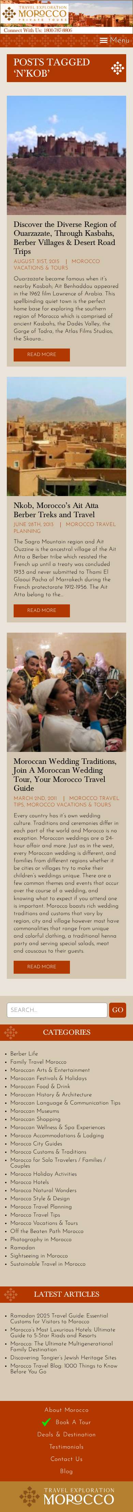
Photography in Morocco (41, 1240)
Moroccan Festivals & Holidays (48, 1078)
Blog (66, 1472)
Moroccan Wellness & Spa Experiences (57, 1127)
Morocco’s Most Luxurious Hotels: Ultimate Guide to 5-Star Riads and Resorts (62, 1333)
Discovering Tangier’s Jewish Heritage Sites (63, 1358)
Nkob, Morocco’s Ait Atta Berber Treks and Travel (56, 510)
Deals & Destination (66, 1435)
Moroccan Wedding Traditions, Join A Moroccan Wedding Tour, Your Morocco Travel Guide (65, 775)
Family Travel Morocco (38, 1062)
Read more (41, 354)
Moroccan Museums (34, 1111)
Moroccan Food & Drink (40, 1087)
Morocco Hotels (29, 1182)
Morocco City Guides (36, 1144)
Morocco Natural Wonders (43, 1190)
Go (117, 1010)
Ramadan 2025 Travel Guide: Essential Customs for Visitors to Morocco (59, 1319)
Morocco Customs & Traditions (48, 1152)
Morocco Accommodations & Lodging (57, 1136)
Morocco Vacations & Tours (69, 805)
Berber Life (24, 1054)
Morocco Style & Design (40, 1199)
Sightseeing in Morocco (39, 1256)
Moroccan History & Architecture (51, 1095)
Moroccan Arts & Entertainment (50, 1070)
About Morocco (66, 1410)
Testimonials (66, 1447)
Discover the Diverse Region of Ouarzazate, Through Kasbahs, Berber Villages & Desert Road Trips (65, 238)
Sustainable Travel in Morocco (48, 1264)
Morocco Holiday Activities (43, 1174)
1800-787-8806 (58, 30)
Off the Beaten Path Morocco (47, 1231)
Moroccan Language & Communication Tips (65, 1103)
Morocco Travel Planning (41, 1207)
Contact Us (66, 1459)
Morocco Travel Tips (35, 1215)
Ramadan (22, 1248)
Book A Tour (73, 1423)
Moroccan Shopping (35, 1119)
